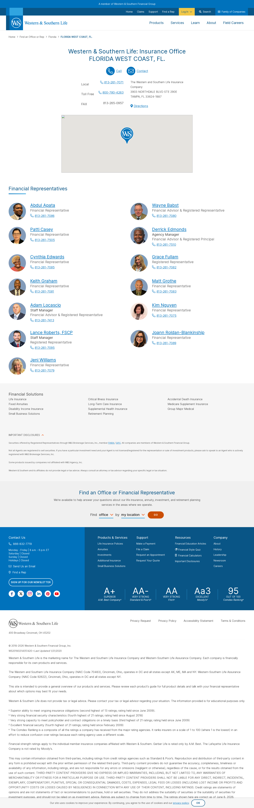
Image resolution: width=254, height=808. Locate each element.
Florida (53, 36)
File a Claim (142, 549)
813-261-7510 (166, 244)
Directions (141, 106)
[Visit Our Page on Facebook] (12, 593)
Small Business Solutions (111, 566)
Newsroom (220, 560)
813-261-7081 (44, 291)
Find (93, 515)
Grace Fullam (165, 256)
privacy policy (181, 802)
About (217, 543)
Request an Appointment (150, 554)
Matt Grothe (164, 280)
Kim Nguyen (164, 305)
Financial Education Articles (190, 543)
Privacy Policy (167, 620)
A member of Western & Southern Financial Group (127, 3)
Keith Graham (43, 280)
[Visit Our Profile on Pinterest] (48, 593)
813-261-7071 (114, 82)
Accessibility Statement (198, 620)
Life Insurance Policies (110, 543)
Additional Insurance (109, 560)
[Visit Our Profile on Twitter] (21, 593)
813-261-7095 (45, 348)
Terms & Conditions (233, 620)
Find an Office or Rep (32, 36)
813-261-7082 (166, 267)
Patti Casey (41, 229)
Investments (104, 554)
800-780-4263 (113, 92)
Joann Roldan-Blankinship (178, 332)
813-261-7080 (166, 216)
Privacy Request (140, 620)
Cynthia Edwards (47, 256)
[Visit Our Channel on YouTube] (57, 593)
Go (156, 514)
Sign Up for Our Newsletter (31, 582)
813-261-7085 (45, 267)
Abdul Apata (42, 205)
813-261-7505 (45, 240)
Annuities (103, 549)
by (117, 515)
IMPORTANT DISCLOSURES (24, 434)
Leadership (220, 554)
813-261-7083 (166, 291)
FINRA (111, 443)
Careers (218, 566)
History (218, 549)
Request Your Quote (148, 560)
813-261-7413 (44, 320)
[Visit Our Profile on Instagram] (30, 593)
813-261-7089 (166, 343)
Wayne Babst (165, 205)
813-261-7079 (44, 370)
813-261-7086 (44, 216)
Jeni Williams (43, 359)
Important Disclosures (187, 561)
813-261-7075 (166, 315)
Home (12, 36)
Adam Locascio (45, 305)
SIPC (118, 443)
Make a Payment (145, 543)
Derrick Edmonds (169, 229)
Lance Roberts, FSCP (51, 332)
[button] (127, 135)
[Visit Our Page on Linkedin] (39, 593)
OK (198, 802)
